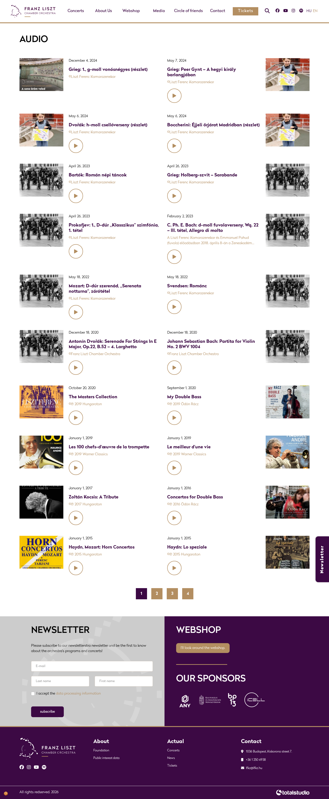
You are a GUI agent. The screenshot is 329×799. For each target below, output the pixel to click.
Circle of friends (188, 11)
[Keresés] (267, 11)
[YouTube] (285, 11)
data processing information (78, 693)
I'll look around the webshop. (203, 648)
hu (309, 11)
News (171, 758)
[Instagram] (293, 11)
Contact (217, 11)
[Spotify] (301, 11)
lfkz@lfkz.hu (253, 768)
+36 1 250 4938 (255, 760)
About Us (103, 11)
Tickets (245, 11)
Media (159, 11)
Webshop (131, 11)
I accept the (68, 693)
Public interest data (106, 758)
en (315, 11)
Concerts (76, 11)
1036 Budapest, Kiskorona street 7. (268, 751)
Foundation (101, 750)
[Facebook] (278, 11)
